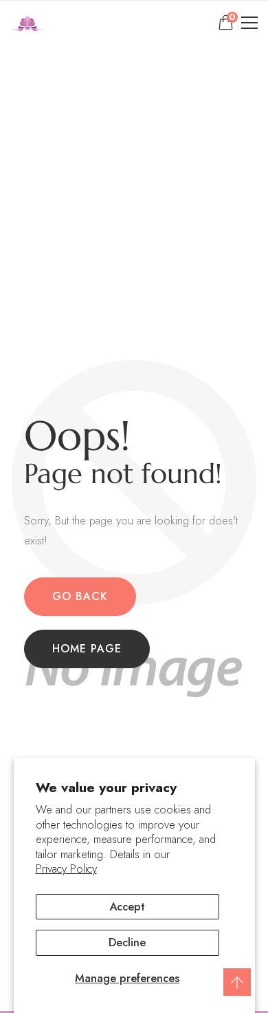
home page (87, 649)
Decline (127, 942)
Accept (127, 906)
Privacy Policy (66, 869)
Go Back (80, 596)
